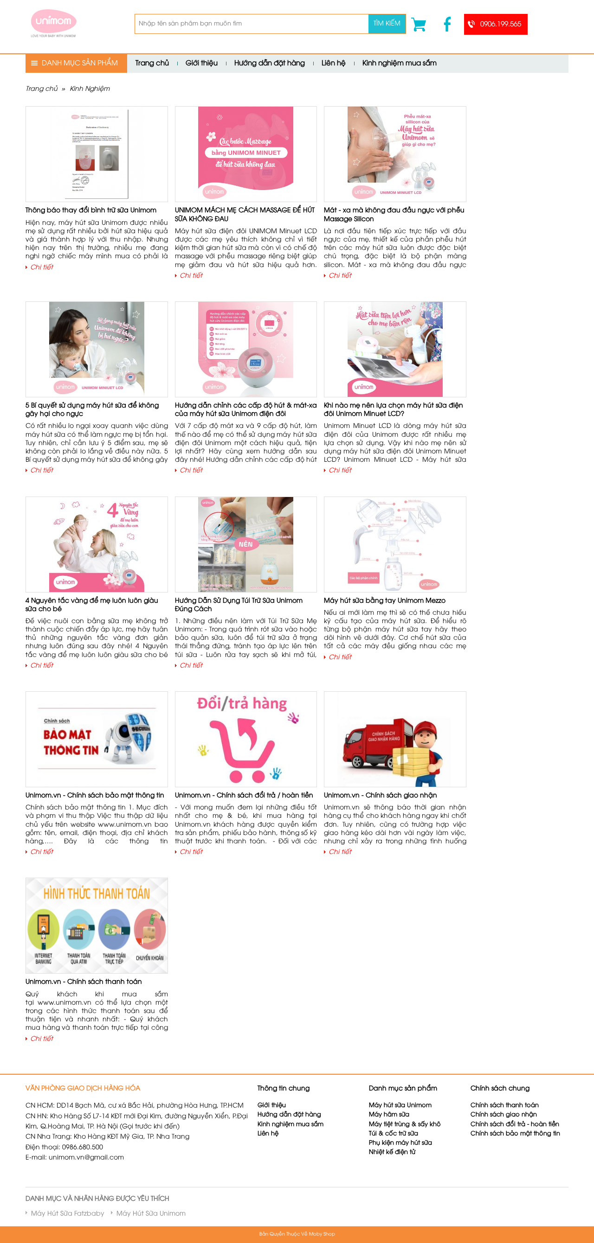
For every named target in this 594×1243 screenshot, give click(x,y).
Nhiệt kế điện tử (393, 1152)
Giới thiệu (202, 63)
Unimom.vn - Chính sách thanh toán (84, 982)
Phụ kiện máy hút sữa (400, 1143)
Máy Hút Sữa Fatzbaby (67, 1214)
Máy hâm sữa (389, 1114)
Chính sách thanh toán (505, 1105)
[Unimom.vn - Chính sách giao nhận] (395, 739)
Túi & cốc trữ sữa (393, 1133)
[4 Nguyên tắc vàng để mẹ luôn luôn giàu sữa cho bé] (96, 545)
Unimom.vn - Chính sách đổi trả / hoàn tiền (244, 796)
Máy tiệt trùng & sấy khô (405, 1124)
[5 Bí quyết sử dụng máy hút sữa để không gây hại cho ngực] (96, 349)
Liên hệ (334, 63)
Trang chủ (152, 63)
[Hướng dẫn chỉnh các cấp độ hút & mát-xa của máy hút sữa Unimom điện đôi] (245, 349)
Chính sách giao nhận (504, 1114)
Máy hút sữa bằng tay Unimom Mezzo (385, 601)
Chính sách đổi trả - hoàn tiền (515, 1124)
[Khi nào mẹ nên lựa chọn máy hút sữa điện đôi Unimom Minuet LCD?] (395, 349)
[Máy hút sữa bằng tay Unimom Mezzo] (395, 545)
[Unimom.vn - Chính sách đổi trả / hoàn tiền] (246, 739)
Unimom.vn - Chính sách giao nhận (380, 796)
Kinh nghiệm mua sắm (399, 63)
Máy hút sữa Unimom (400, 1105)
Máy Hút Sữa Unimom (151, 1214)
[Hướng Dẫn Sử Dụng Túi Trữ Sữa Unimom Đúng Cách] (245, 545)
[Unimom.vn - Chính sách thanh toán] (97, 926)
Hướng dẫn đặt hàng (269, 63)
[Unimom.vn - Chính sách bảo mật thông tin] (97, 739)
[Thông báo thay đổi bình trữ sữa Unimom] (96, 155)
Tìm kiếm (387, 24)
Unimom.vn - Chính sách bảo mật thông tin (95, 796)
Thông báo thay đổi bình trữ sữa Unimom (91, 211)
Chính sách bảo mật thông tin (515, 1133)
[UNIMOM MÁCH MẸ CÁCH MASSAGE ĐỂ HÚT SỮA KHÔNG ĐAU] (245, 155)
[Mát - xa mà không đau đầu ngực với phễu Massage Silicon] (395, 155)
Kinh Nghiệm (90, 89)
